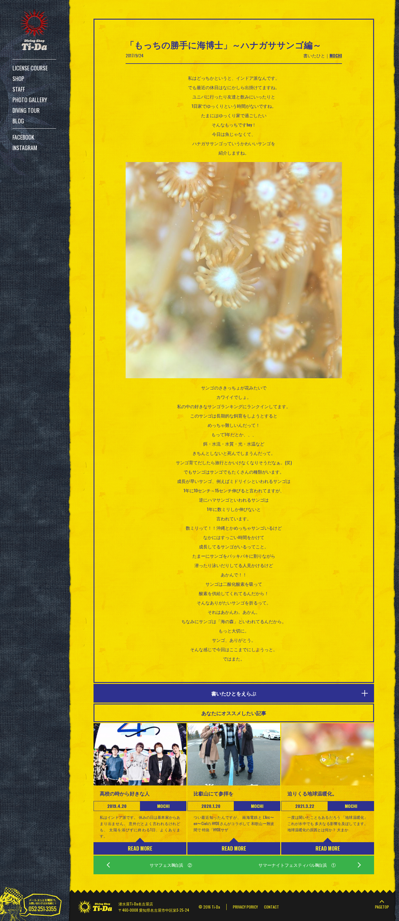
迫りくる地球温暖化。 (312, 793)
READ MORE (140, 848)
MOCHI (335, 55)
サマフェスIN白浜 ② (171, 864)
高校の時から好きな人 (125, 793)
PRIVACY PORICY (245, 906)
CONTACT (271, 906)
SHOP (18, 78)
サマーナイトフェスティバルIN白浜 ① (297, 864)
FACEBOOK (23, 137)
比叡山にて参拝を (213, 793)
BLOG (18, 121)
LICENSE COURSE (30, 68)
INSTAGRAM (24, 148)
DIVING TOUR (26, 110)
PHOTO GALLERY (29, 100)
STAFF (18, 89)
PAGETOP (382, 906)
